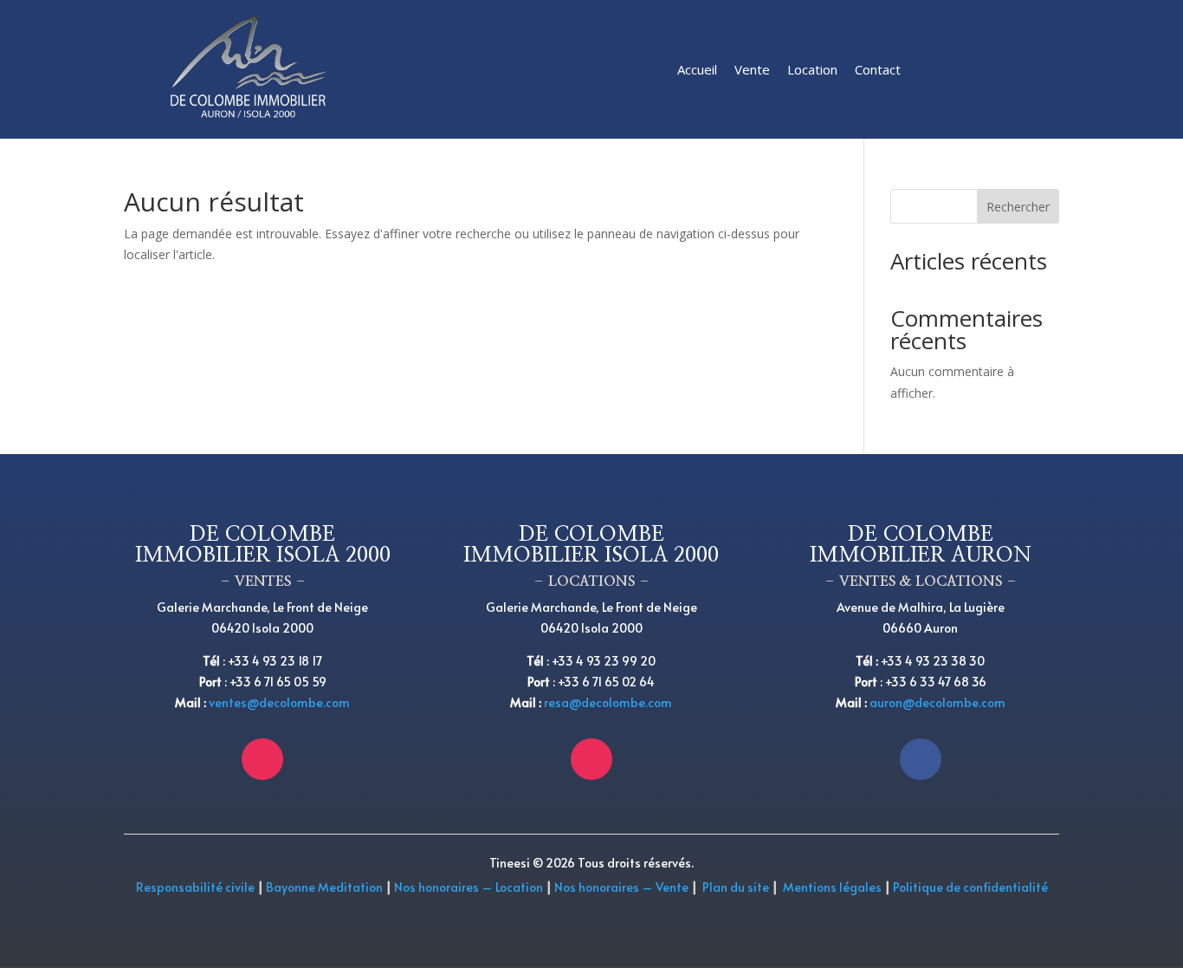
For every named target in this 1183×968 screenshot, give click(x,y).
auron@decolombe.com (937, 702)
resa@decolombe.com (608, 702)
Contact (878, 69)
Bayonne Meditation (323, 887)
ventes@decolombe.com (279, 702)
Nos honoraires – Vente (622, 887)
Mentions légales (832, 887)
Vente (752, 69)
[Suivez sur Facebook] (920, 759)
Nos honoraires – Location (468, 887)
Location (812, 69)
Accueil (697, 69)
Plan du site (735, 887)
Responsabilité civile (195, 887)
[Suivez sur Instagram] (262, 759)
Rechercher (1018, 206)
